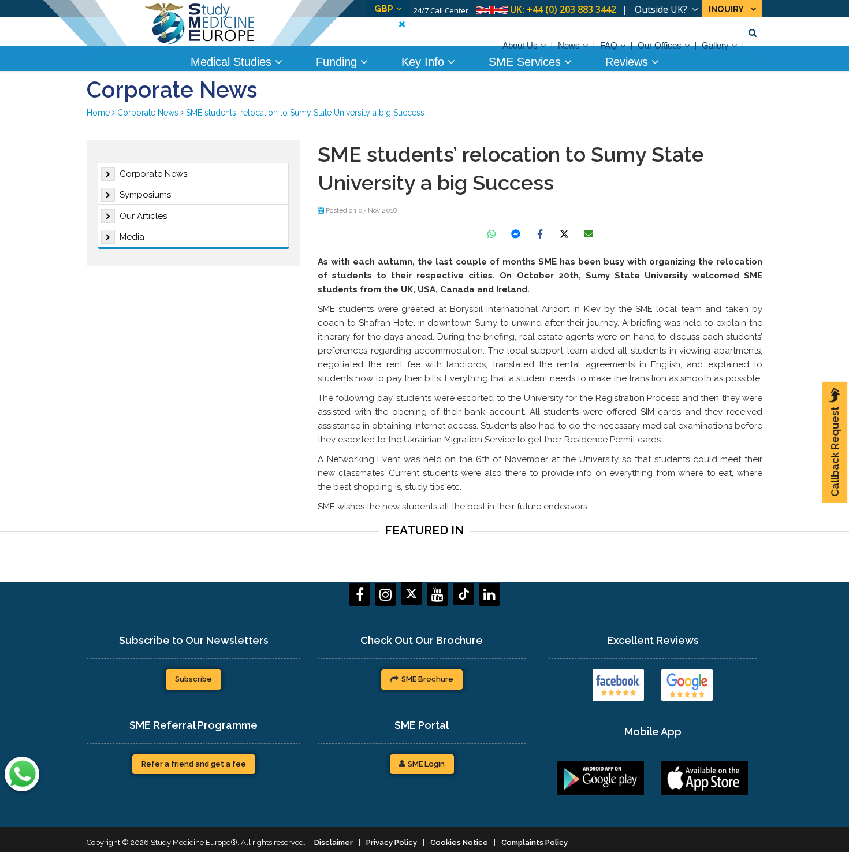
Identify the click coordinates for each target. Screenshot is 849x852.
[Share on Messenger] (516, 234)
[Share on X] (564, 234)
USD (405, 8)
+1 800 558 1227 (582, 9)
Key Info (424, 61)
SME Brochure (427, 679)
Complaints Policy (534, 842)
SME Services (526, 61)
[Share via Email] (588, 234)
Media (132, 237)
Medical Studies (233, 61)
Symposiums (145, 194)
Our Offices (660, 45)
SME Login (426, 764)
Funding (338, 61)
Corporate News (153, 174)
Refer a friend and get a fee (194, 764)
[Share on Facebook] (540, 234)
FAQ (608, 45)
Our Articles (143, 216)
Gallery (715, 45)
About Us (520, 45)
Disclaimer (333, 842)
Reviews (628, 61)
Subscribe (193, 679)
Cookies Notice (459, 842)
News (569, 45)
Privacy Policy (391, 842)
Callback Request (835, 452)
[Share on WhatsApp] (491, 234)
